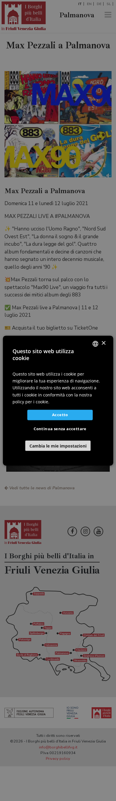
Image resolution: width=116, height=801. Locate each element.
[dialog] (58, 400)
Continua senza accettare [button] (60, 428)
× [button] (103, 343)
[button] (58, 445)
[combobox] (95, 344)
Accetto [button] (60, 414)
